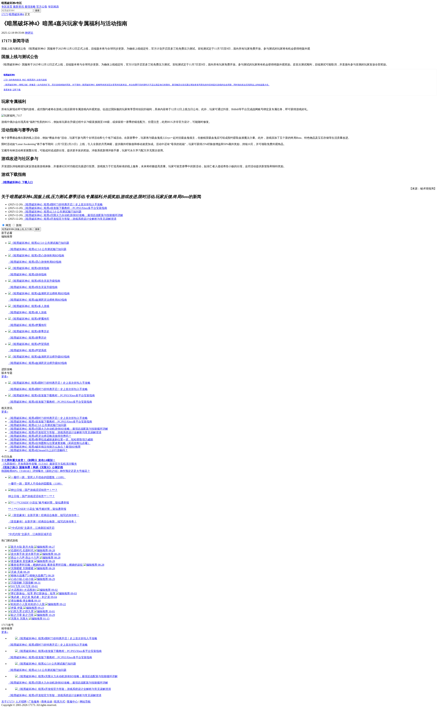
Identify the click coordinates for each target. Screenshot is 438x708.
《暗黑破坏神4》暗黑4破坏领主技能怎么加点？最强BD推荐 (44, 446)
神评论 (29, 32)
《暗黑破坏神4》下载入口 (17, 182)
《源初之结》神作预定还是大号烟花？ (66, 470)
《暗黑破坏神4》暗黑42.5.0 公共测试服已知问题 (52, 211)
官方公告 (41, 6)
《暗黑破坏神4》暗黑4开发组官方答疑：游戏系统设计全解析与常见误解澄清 (69, 218)
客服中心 (72, 701)
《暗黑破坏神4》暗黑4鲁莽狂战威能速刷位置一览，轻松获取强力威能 (50, 439)
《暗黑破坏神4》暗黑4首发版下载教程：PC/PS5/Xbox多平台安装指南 (65, 208)
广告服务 (33, 701)
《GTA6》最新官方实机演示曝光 (57, 463)
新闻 (19, 225)
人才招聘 (21, 701)
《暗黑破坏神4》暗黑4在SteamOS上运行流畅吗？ (38, 450)
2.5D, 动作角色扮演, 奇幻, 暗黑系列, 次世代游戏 (25, 80)
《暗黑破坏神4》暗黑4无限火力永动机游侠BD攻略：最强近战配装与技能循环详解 (73, 215)
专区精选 (53, 6)
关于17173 (7, 701)
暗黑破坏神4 (16, 14)
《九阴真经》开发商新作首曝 (19, 463)
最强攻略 (30, 6)
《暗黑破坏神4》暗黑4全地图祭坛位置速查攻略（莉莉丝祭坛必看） (49, 443)
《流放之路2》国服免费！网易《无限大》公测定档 (32, 467)
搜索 (37, 10)
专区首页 (6, 6)
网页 (8, 225)
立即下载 (16, 89)
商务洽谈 (46, 701)
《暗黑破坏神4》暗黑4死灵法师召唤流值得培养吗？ (39, 435)
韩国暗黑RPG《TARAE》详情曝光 (22, 470)
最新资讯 (18, 6)
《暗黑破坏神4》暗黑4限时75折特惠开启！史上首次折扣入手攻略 (63, 204)
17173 (4, 14)
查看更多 (8, 89)
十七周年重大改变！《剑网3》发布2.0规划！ (28, 460)
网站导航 (85, 701)
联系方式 (59, 701)
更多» (4, 376)
